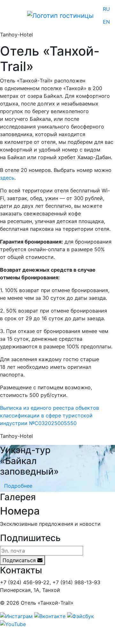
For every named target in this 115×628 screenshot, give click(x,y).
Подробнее (18, 486)
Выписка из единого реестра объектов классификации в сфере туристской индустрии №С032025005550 (49, 415)
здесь (7, 177)
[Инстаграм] (16, 615)
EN (106, 22)
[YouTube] (13, 624)
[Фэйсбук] (80, 615)
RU (106, 9)
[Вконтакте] (49, 615)
